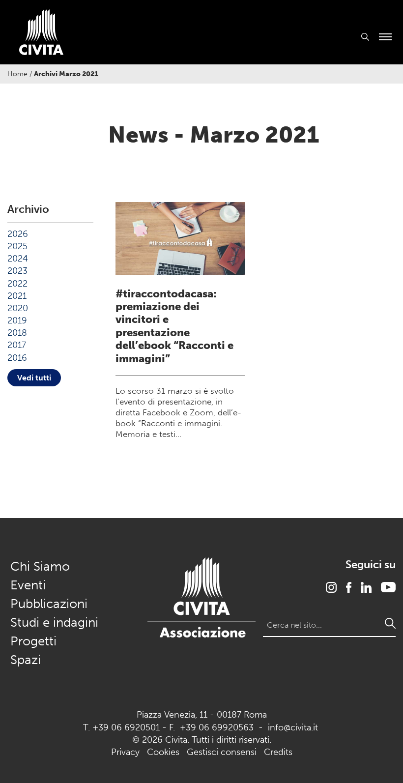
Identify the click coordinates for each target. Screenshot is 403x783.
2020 (17, 308)
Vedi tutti (34, 377)
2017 (16, 345)
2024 (17, 258)
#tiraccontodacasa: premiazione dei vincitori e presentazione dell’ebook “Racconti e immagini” (174, 326)
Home (17, 74)
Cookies (163, 752)
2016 (17, 357)
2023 (17, 270)
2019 (17, 320)
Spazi (25, 659)
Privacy (125, 752)
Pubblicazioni (48, 603)
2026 (17, 234)
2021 (17, 295)
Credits (278, 752)
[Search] (390, 623)
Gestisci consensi (222, 752)
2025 (17, 246)
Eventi (28, 585)
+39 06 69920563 (217, 727)
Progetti (33, 641)
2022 (17, 283)
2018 (17, 332)
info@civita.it (293, 727)
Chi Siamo (40, 566)
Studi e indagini (54, 622)
